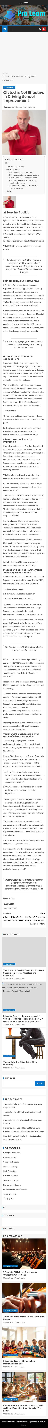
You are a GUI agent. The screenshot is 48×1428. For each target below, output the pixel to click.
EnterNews (36, 1421)
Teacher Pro (9, 87)
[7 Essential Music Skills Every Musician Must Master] (24, 1298)
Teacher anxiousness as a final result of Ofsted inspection (24, 187)
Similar (8, 191)
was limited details (24, 531)
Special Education (10, 1180)
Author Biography (17, 166)
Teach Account (9, 1194)
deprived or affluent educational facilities (20, 831)
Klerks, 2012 (37, 580)
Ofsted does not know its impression (23, 178)
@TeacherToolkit (13, 169)
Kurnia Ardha (9, 107)
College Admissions (11, 1152)
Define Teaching (10, 1166)
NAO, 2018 (38, 495)
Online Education (10, 1175)
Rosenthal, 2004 (21, 373)
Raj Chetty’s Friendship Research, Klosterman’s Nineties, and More (35, 918)
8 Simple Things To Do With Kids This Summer (13, 917)
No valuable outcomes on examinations (24, 175)
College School (9, 1157)
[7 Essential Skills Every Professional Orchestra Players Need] (24, 1253)
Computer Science (11, 1162)
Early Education (9, 1171)
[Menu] (10, 29)
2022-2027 (30, 565)
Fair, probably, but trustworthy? (21, 172)
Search (10, 1078)
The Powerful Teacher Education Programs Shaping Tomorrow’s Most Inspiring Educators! (23, 973)
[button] (10, 29)
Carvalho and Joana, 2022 (14, 704)
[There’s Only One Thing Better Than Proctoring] (24, 1043)
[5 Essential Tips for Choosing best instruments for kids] (24, 1342)
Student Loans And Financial (15, 1189)
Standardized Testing (12, 1185)
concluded (7, 324)
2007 (15, 449)
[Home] (4, 29)
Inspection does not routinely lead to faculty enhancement (23, 181)
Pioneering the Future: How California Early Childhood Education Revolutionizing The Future (23, 1408)
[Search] (39, 29)
